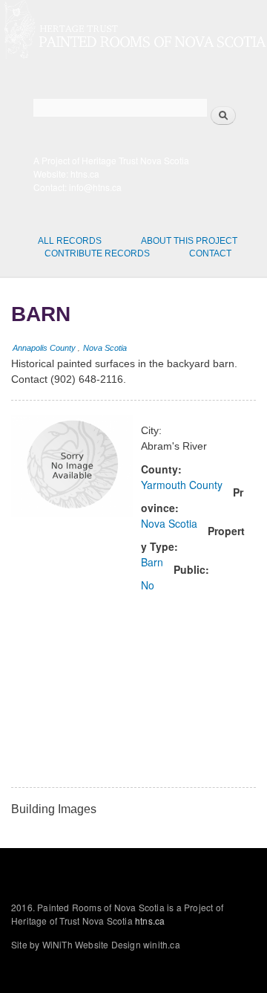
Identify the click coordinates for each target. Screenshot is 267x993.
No (147, 585)
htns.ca (84, 173)
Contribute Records (97, 253)
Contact (210, 253)
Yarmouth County (181, 484)
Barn (152, 561)
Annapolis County (44, 347)
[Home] (133, 31)
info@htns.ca (95, 187)
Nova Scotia (105, 347)
